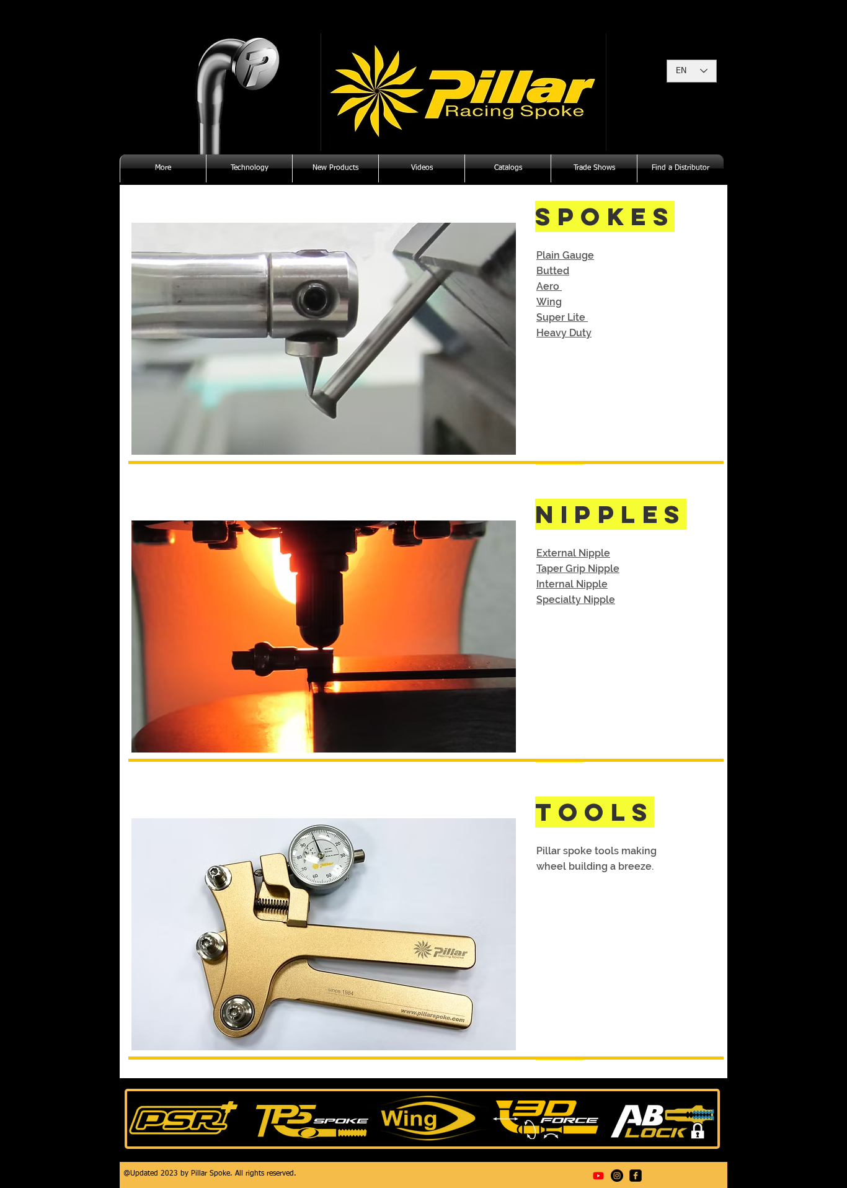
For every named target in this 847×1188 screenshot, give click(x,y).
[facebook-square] (635, 1175)
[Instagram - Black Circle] (617, 1175)
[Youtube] (598, 1175)
